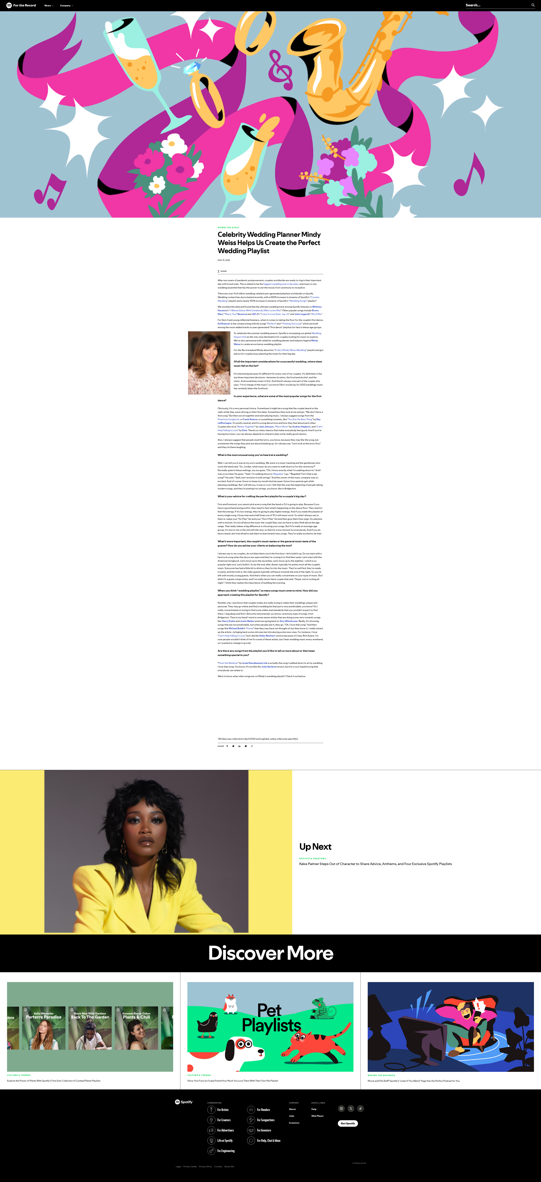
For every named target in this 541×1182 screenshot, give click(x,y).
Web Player (317, 1115)
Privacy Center (190, 1166)
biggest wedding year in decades (281, 283)
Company (65, 5)
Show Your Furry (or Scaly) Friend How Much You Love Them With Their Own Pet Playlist (232, 1080)
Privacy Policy (205, 1166)
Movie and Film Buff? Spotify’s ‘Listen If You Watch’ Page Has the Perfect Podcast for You (414, 1080)
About (292, 1109)
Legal (178, 1166)
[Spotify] (21, 5)
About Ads (229, 1166)
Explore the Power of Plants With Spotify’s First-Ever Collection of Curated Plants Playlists (53, 1080)
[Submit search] (531, 5)
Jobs (291, 1115)
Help (313, 1109)
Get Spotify (349, 1123)
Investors (294, 1122)
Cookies (218, 1166)
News (48, 5)
